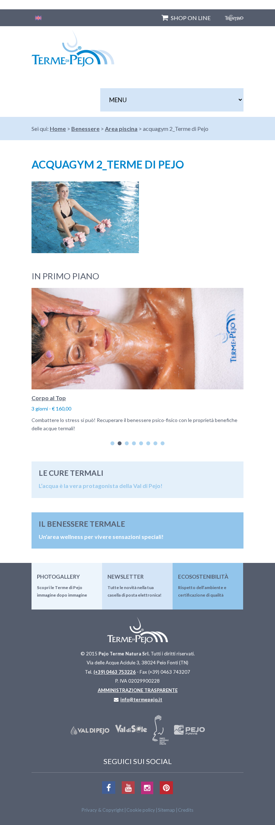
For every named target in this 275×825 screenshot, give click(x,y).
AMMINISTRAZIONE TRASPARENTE (138, 690)
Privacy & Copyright (103, 810)
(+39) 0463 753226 (114, 672)
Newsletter (125, 576)
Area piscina (121, 128)
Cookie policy (140, 810)
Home (58, 128)
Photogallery (58, 576)
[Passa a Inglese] (38, 18)
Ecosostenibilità (203, 576)
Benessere (85, 128)
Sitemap (166, 810)
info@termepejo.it (141, 699)
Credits (185, 810)
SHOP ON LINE (191, 17)
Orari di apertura (120, 397)
